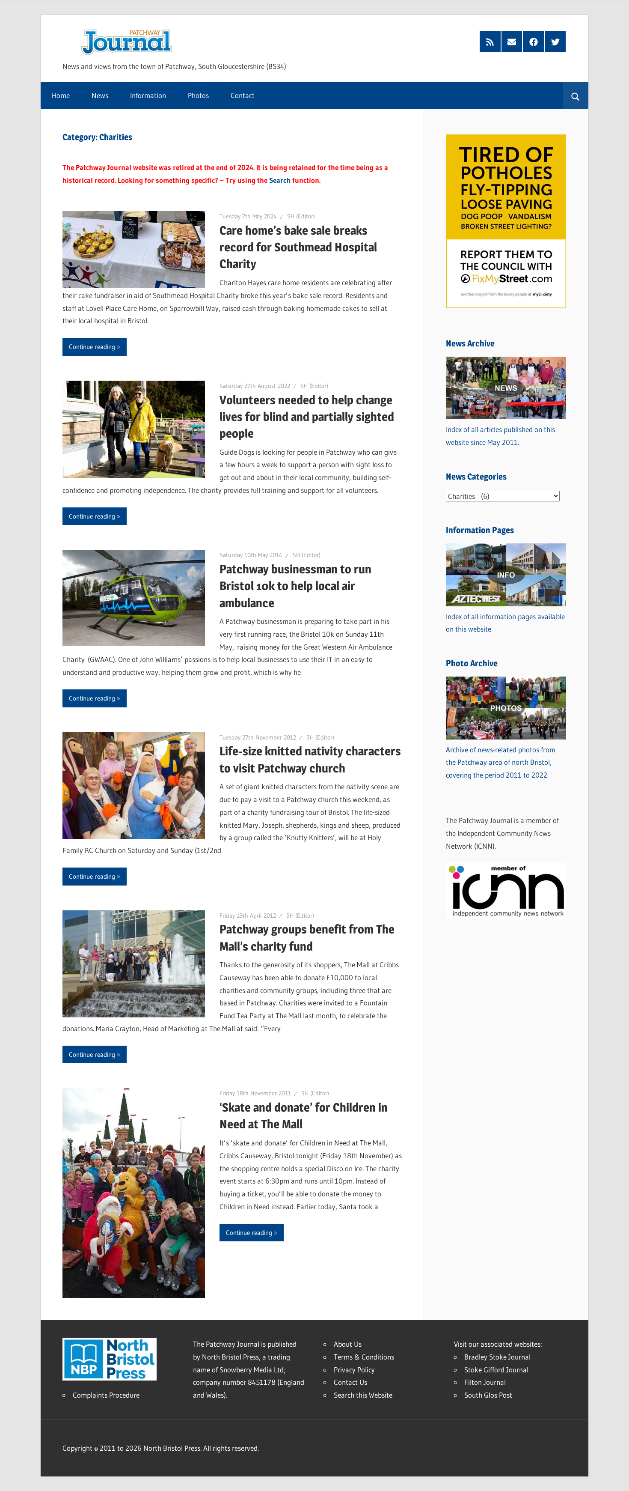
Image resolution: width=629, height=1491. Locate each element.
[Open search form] (575, 95)
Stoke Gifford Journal (496, 1369)
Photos (198, 95)
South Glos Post (488, 1394)
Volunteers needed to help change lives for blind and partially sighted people (307, 417)
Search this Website (363, 1394)
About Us (348, 1343)
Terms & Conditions (364, 1356)
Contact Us (350, 1382)
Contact (243, 95)
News (100, 95)
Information (148, 95)
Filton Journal (485, 1382)
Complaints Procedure (106, 1394)
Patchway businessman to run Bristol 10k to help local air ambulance (295, 586)
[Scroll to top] (614, 1476)
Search (280, 180)
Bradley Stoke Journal (497, 1356)
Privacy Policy (354, 1369)
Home (61, 95)
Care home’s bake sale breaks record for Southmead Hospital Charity (298, 247)
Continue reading (92, 347)
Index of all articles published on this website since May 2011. (500, 436)
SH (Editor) (301, 216)
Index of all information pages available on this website (505, 623)
